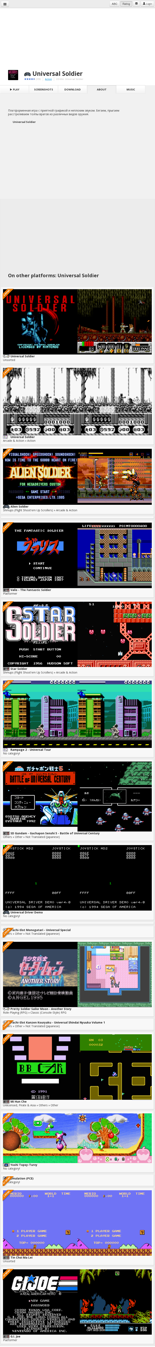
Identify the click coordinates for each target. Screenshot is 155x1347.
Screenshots (43, 89)
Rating (126, 4)
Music (131, 89)
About (102, 89)
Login (149, 3)
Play (15, 89)
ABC (114, 4)
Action (48, 79)
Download (72, 89)
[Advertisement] (77, 36)
